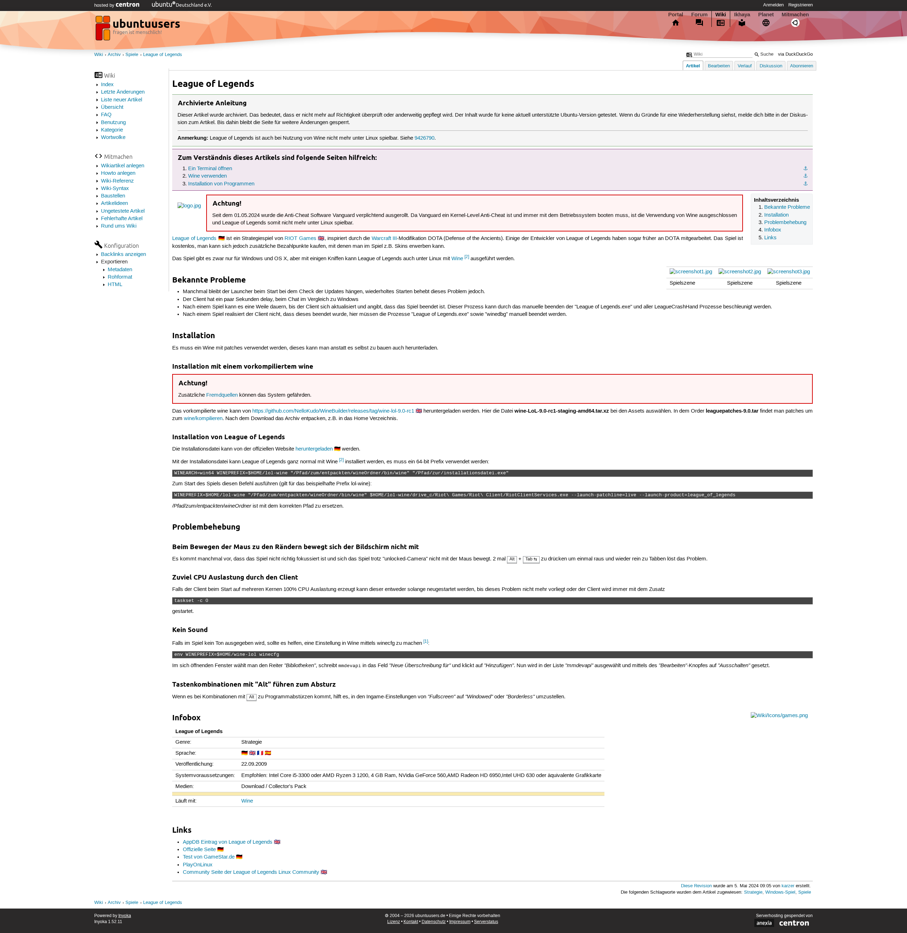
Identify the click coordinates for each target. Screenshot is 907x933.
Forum (699, 14)
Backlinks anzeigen (123, 254)
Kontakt (411, 921)
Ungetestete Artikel (123, 211)
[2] (466, 256)
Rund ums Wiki (118, 226)
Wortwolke (113, 137)
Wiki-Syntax (115, 188)
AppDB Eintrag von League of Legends (227, 842)
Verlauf (745, 66)
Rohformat (120, 277)
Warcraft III (384, 238)
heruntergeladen (314, 449)
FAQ (106, 115)
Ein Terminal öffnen (210, 169)
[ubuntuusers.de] (138, 30)
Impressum (460, 921)
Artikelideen (114, 203)
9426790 (424, 138)
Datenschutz (434, 921)
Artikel (693, 66)
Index (107, 85)
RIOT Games (300, 238)
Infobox (772, 230)
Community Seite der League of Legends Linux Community (251, 872)
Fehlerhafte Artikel (121, 219)
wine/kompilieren (203, 418)
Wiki (720, 14)
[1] (425, 641)
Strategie (753, 892)
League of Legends (162, 54)
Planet (766, 14)
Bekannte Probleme (787, 207)
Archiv (114, 54)
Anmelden (773, 5)
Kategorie (112, 130)
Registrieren (800, 5)
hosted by (105, 5)
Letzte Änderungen (123, 92)
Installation (776, 215)
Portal (675, 14)
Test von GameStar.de (209, 857)
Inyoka (124, 915)
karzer (788, 886)
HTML (115, 284)
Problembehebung (785, 222)
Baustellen (113, 196)
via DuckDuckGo (795, 54)
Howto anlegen (118, 173)
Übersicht (112, 107)
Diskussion (771, 66)
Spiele (131, 54)
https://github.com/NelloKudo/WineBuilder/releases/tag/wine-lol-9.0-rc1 (333, 411)
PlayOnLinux (198, 865)
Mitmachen (795, 14)
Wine (457, 259)
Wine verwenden (207, 176)
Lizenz (393, 921)
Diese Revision (696, 886)
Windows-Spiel (780, 892)
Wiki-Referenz (117, 181)
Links (770, 238)
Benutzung (113, 122)
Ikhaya (742, 14)
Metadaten (120, 270)
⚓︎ (805, 169)
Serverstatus (486, 921)
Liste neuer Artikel (121, 100)
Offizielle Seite (199, 850)
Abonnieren (801, 66)
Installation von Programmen (221, 184)
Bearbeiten (719, 66)
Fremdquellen (222, 395)
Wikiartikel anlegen (122, 166)
